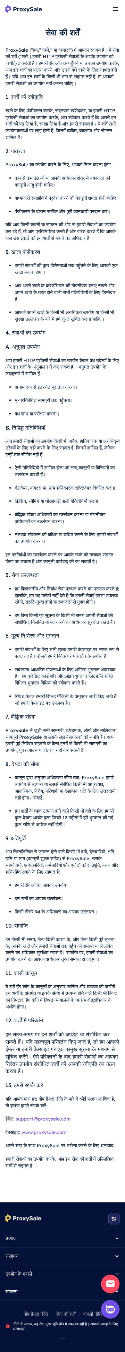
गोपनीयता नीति (35, 1314)
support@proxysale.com (43, 1119)
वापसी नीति (92, 1314)
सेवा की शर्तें (65, 1314)
